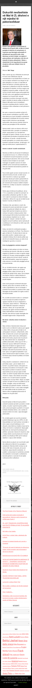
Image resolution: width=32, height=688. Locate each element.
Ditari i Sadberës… (8, 592)
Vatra (16, 673)
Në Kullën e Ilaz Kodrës (9, 531)
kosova (15, 660)
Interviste (19, 658)
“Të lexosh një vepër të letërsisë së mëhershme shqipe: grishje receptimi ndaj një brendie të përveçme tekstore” (16, 549)
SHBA (7, 670)
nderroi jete (14, 663)
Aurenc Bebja (24, 637)
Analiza (12, 469)
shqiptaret (27, 670)
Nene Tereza (25, 663)
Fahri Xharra (12, 651)
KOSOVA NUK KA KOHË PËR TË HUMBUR (15, 555)
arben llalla (25, 634)
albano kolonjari (6, 634)
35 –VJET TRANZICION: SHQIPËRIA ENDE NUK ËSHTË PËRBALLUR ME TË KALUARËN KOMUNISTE (16, 525)
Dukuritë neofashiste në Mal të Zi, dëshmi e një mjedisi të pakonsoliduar (16, 16)
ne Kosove (19, 663)
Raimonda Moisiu (7, 668)
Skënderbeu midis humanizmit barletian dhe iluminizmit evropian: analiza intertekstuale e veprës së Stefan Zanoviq (15, 598)
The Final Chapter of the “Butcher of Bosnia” (15, 511)
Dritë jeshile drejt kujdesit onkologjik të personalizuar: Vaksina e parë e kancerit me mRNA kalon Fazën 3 (15, 517)
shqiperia (21, 670)
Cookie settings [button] (22, 682)
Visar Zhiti (22, 673)
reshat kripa (21, 668)
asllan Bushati (6, 637)
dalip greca (8, 644)
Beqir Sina (23, 640)
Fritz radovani (14, 654)
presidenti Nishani (7, 666)
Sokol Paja (7, 673)
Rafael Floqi (23, 666)
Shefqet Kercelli (14, 670)
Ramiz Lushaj (14, 668)
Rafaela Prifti (15, 666)
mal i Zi (24, 471)
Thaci (13, 673)
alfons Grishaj (12, 634)
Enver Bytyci (9, 647)
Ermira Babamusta (17, 647)
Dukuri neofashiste (15, 471)
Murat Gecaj (8, 663)
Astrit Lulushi (14, 636)
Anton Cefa (18, 634)
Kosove (20, 661)
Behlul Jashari (10, 640)
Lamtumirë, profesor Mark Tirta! (11, 582)
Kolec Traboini (8, 661)
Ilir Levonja (12, 657)
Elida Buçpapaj (18, 644)
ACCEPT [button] (16, 685)
